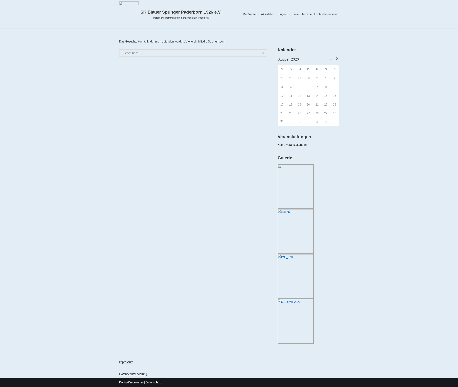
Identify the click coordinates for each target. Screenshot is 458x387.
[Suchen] (263, 53)
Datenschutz (154, 382)
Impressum (126, 362)
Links (296, 14)
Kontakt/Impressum (326, 14)
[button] (258, 14)
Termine (307, 14)
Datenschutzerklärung (133, 374)
